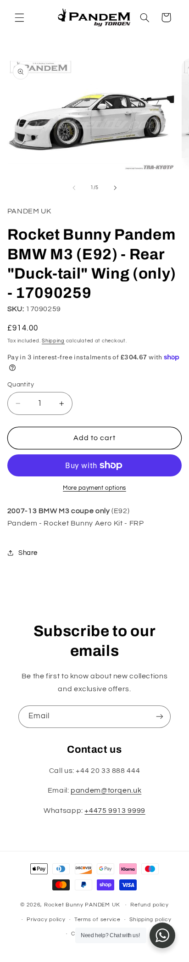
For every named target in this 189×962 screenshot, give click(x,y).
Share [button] (28, 552)
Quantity (20, 384)
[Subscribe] (159, 716)
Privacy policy (46, 919)
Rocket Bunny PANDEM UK (82, 904)
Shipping (53, 340)
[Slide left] (74, 188)
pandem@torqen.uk (106, 790)
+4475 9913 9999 (114, 810)
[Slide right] (115, 188)
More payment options (94, 488)
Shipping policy (150, 919)
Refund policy (149, 904)
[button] (19, 17)
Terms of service (97, 919)
